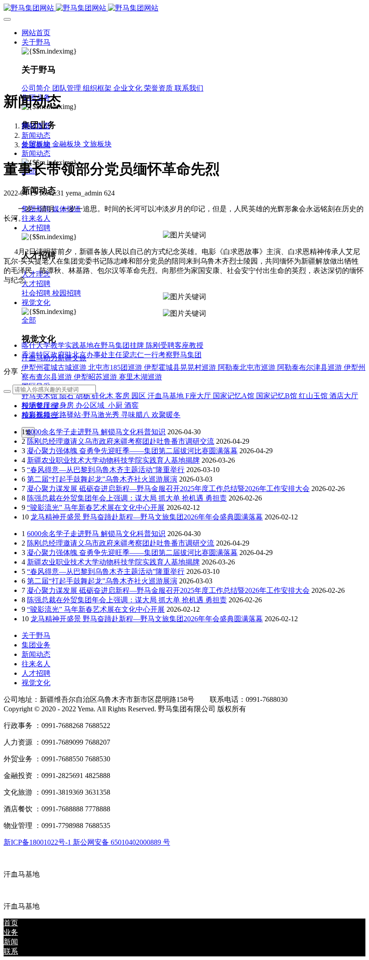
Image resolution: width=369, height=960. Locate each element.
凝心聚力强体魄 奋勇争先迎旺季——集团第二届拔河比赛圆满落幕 (132, 451)
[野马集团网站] (184, 8)
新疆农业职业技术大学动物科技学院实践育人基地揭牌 (113, 460)
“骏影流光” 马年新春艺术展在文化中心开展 (96, 507)
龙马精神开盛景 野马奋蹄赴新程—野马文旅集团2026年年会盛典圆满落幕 (147, 517)
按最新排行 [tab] (40, 415)
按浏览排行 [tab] (40, 405)
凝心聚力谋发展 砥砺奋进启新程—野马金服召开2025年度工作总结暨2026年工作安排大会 (168, 488)
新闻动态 (36, 135)
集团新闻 (36, 145)
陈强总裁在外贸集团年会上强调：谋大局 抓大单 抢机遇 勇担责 (127, 498)
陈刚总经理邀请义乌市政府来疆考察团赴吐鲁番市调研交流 (120, 441)
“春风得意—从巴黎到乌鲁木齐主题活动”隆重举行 (105, 469)
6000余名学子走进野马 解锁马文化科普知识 (96, 432)
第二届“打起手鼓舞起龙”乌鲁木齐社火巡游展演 (102, 479)
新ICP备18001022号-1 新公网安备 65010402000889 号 (87, 842)
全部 (29, 320)
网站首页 (36, 32)
